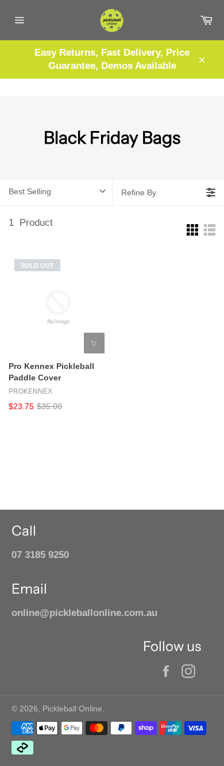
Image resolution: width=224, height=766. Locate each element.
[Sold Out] (94, 343)
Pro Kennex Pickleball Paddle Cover (51, 371)
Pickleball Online (72, 709)
